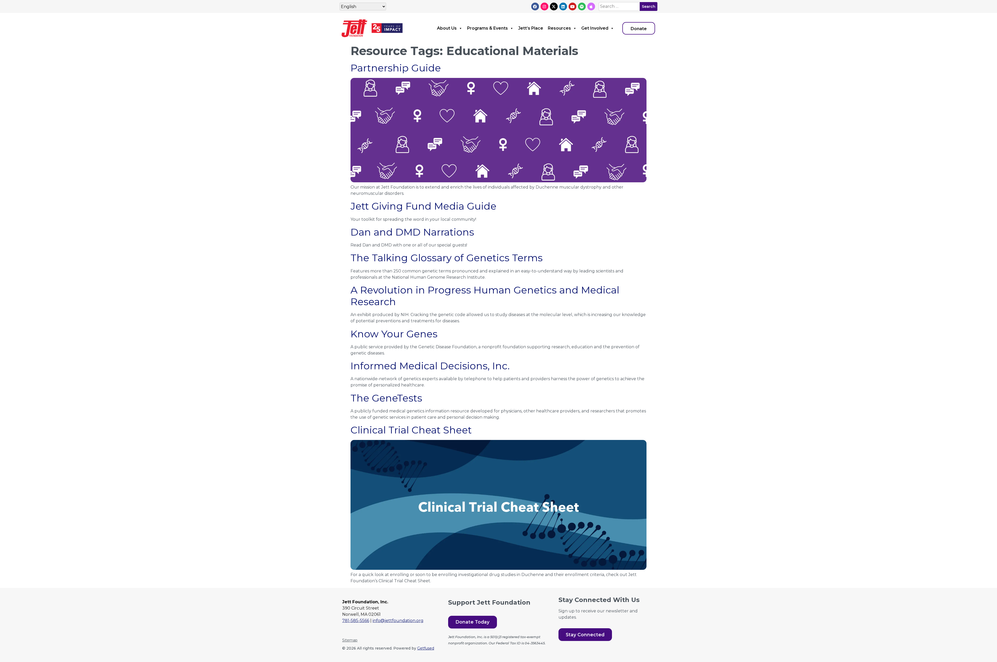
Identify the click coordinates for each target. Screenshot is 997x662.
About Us (447, 28)
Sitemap (350, 640)
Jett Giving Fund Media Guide (423, 206)
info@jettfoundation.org (398, 620)
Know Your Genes (394, 334)
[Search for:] (619, 6)
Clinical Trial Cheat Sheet (411, 430)
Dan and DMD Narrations (412, 232)
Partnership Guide (396, 68)
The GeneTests (386, 398)
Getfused (425, 648)
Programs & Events (487, 28)
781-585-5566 (355, 620)
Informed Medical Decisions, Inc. (430, 366)
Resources (559, 28)
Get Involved (594, 28)
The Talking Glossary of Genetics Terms (447, 258)
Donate (639, 28)
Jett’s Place (530, 28)
